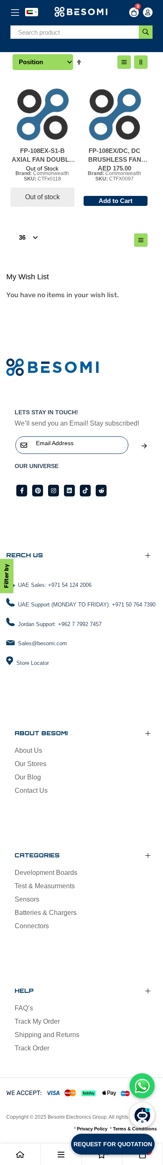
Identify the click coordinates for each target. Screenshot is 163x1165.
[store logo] (81, 12)
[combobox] (74, 32)
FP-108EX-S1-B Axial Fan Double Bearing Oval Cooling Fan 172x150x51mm (42, 155)
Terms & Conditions (135, 1128)
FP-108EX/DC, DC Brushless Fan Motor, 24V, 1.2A (115, 155)
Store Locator (32, 663)
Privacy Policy (92, 1128)
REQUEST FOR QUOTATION (113, 1144)
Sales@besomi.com (42, 643)
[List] (124, 62)
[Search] (146, 32)
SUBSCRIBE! (144, 446)
